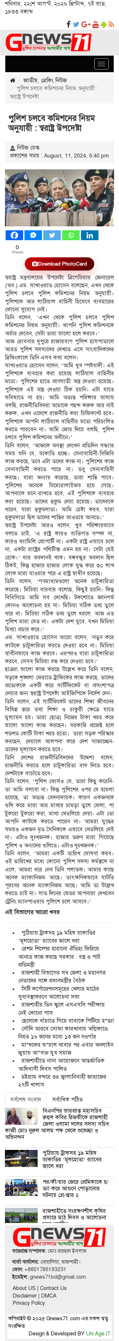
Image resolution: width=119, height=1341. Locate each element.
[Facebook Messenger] (33, 235)
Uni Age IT (98, 1333)
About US (24, 1288)
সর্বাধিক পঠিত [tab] (67, 1099)
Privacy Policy (29, 1303)
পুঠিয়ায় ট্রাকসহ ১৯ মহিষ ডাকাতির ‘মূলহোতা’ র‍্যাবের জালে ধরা (72, 1160)
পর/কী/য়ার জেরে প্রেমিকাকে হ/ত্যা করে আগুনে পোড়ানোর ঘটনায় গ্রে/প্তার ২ (75, 1189)
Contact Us (53, 1288)
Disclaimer (25, 1296)
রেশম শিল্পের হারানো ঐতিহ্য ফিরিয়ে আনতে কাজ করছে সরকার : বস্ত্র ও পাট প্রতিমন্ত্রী (59, 956)
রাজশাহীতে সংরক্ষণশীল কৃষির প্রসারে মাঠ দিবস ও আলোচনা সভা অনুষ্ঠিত (74, 1218)
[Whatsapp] (71, 235)
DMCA (49, 1296)
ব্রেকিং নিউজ (54, 80)
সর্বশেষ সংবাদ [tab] (25, 1099)
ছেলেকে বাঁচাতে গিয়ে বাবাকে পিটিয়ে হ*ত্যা (67, 1020)
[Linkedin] (90, 235)
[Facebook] (14, 235)
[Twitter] (52, 235)
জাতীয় (30, 80)
